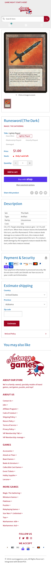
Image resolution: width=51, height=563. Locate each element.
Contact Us (7, 401)
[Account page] (26, 25)
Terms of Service (9, 425)
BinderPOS (22, 562)
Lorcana (6, 479)
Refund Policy (10, 334)
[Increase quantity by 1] (29, 163)
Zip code (7, 309)
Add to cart (12, 172)
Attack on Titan (9, 455)
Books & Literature (10, 463)
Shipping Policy (9, 417)
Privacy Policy (8, 429)
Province (7, 300)
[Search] (47, 19)
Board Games (8, 459)
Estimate (11, 323)
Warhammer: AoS (10, 526)
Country (7, 290)
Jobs (4, 405)
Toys (5, 517)
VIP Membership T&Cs (12, 433)
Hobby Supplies (9, 475)
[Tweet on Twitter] (41, 192)
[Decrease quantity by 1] (15, 163)
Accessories (7, 451)
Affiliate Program (10, 409)
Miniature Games (10, 497)
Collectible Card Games (12, 467)
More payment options (25, 185)
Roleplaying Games (10, 509)
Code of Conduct (9, 413)
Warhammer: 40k (10, 521)
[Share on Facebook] (32, 192)
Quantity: (8, 163)
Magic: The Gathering (13, 126)
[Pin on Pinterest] (36, 192)
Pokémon (6, 501)
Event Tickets (8, 471)
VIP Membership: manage (13, 437)
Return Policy (8, 421)
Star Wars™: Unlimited (12, 513)
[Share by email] (45, 192)
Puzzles (6, 505)
